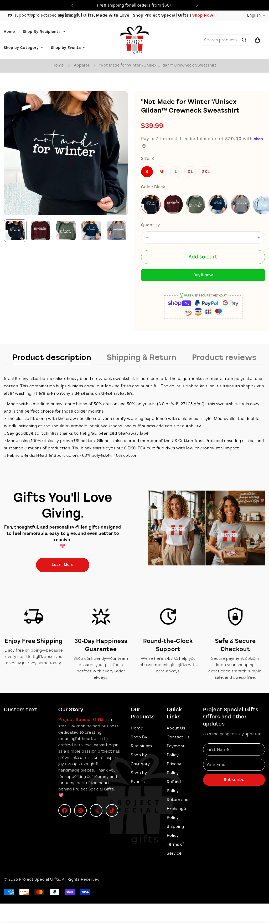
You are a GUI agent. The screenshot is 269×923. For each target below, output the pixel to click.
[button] (257, 40)
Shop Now (202, 15)
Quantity (150, 225)
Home (58, 65)
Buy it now (203, 275)
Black (151, 204)
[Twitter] (96, 810)
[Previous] (72, 5)
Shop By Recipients (42, 31)
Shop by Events (66, 47)
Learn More (63, 564)
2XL (206, 172)
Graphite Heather (240, 204)
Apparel (81, 65)
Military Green (195, 204)
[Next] (197, 5)
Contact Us (178, 737)
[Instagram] (80, 810)
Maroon (173, 204)
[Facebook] (64, 810)
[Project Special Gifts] (134, 40)
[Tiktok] (112, 810)
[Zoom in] (117, 102)
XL (190, 172)
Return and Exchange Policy (178, 808)
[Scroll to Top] (259, 894)
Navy (218, 204)
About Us (176, 728)
